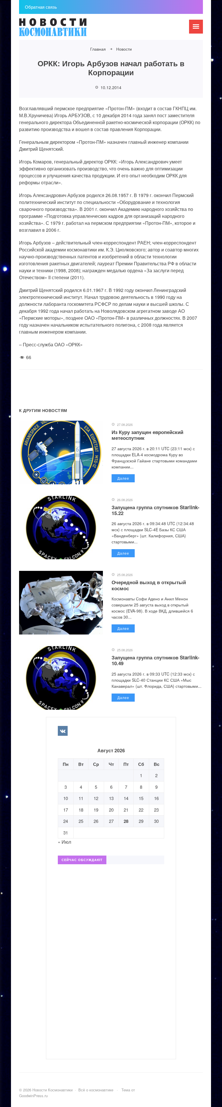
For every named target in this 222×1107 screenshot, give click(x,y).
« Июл (64, 841)
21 (126, 810)
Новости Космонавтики (62, 29)
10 (65, 798)
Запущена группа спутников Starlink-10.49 (155, 660)
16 (156, 798)
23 (156, 810)
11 (81, 798)
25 (81, 821)
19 (96, 810)
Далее (123, 478)
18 (81, 810)
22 (141, 810)
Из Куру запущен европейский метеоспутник (147, 435)
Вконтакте (63, 731)
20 (111, 810)
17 (65, 810)
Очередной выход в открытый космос (149, 585)
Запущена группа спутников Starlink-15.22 (155, 510)
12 (96, 798)
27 (111, 821)
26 (96, 821)
